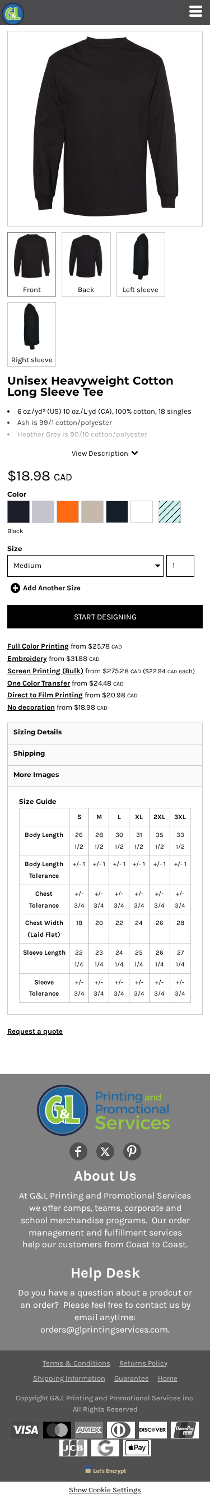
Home (168, 1378)
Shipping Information (69, 1378)
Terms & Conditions (76, 1363)
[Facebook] (78, 1151)
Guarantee (131, 1378)
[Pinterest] (132, 1151)
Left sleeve (140, 289)
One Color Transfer (38, 683)
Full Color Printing (38, 646)
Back (86, 289)
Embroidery (27, 658)
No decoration (31, 707)
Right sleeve (32, 359)
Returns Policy (143, 1363)
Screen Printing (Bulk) (45, 671)
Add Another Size (52, 588)
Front (32, 289)
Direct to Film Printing (45, 695)
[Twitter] (105, 1151)
